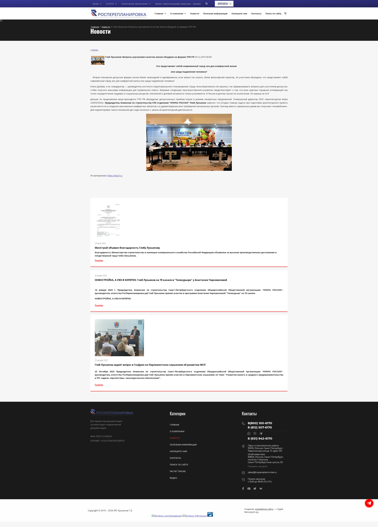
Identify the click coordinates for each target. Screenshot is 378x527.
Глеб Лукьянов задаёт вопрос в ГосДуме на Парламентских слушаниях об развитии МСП (150, 364)
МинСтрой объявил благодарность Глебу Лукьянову (127, 247)
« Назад (94, 49)
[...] (205, 4)
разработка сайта (264, 509)
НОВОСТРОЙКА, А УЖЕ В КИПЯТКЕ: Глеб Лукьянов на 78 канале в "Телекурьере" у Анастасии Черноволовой (161, 280)
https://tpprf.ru (114, 175)
